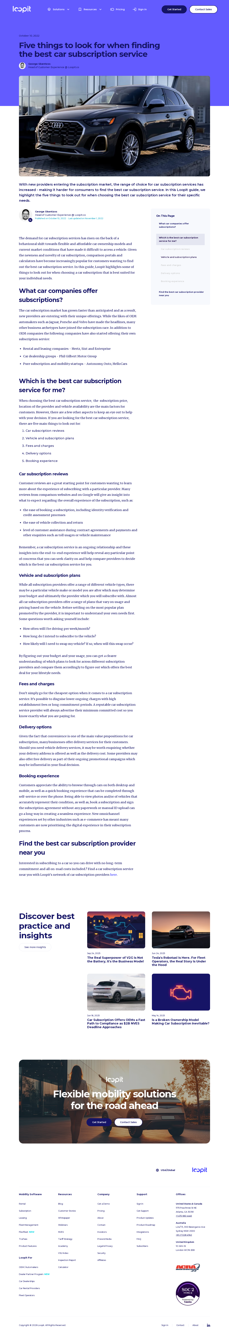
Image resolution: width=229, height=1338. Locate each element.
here (113, 875)
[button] (59, 9)
